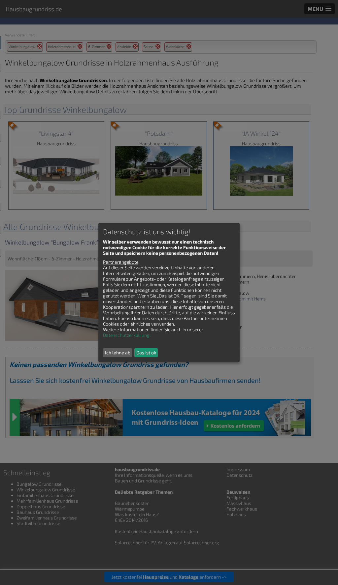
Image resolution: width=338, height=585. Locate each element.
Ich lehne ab (117, 352)
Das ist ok (146, 352)
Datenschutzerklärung (126, 335)
